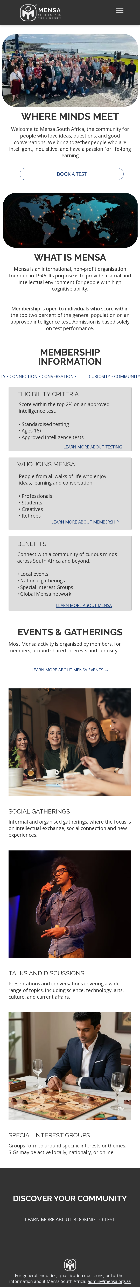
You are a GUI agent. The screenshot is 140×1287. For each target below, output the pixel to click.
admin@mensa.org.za (109, 1281)
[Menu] (119, 10)
